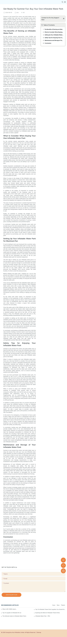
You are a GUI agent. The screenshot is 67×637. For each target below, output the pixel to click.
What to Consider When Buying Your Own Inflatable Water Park (54, 32)
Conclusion (48, 43)
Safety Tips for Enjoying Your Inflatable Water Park (54, 37)
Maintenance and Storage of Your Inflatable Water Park (54, 40)
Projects (63, 605)
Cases (53, 605)
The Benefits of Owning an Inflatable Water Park (53, 29)
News (58, 605)
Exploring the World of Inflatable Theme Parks (47, 612)
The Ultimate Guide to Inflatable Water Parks (14, 616)
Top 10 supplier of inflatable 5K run (11, 612)
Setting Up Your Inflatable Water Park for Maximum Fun (54, 35)
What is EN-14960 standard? (9, 609)
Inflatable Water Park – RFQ (42, 616)
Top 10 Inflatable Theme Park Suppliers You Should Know (50, 609)
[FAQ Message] (63, 570)
